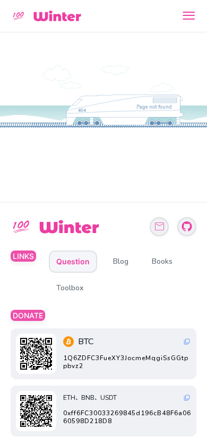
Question (73, 261)
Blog (120, 261)
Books (162, 261)
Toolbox (69, 288)
